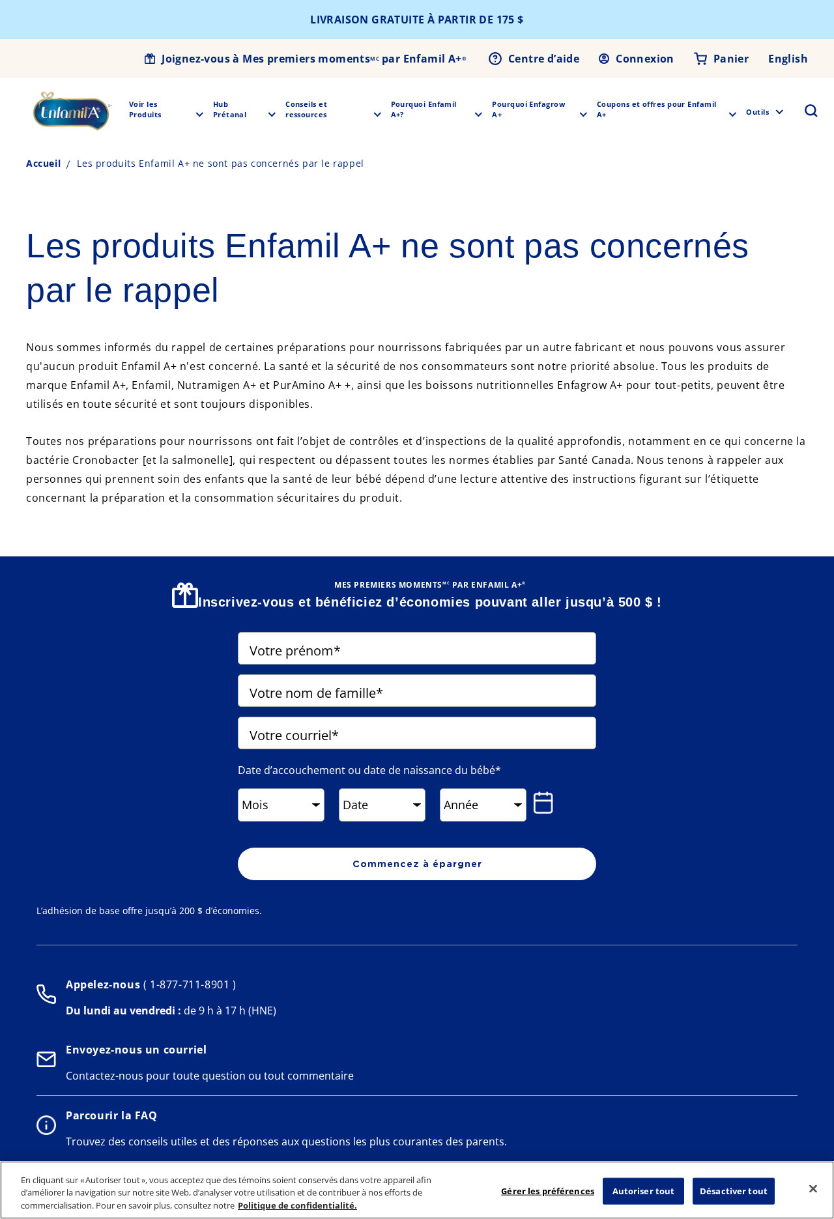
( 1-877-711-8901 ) (188, 984)
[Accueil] (72, 110)
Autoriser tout (643, 1190)
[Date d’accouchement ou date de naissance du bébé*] (546, 802)
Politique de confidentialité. (297, 1205)
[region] (417, 1190)
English (788, 58)
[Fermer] (813, 1188)
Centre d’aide (543, 58)
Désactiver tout (734, 1190)
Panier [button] (731, 58)
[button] (803, 110)
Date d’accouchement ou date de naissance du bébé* (369, 770)
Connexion (645, 58)
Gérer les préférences (547, 1190)
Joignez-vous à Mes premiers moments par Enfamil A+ (314, 58)
